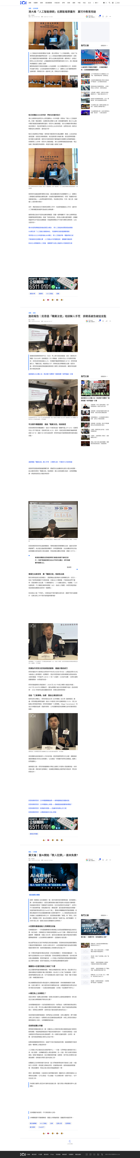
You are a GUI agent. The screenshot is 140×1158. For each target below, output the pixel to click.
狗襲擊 (36, 3)
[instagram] (90, 1154)
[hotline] (53, 283)
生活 (89, 3)
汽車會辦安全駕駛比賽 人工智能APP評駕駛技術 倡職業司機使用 (50, 239)
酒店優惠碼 (48, 3)
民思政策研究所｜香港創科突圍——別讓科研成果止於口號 (47, 788)
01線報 (28, 1154)
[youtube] (94, 1154)
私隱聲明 (71, 1154)
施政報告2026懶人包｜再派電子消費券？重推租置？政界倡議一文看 (51, 374)
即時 (63, 3)
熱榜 (68, 3)
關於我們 (34, 1154)
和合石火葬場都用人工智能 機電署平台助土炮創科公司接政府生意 (50, 243)
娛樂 (41, 3)
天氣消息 (57, 3)
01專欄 (35, 830)
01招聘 (40, 1154)
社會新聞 (35, 8)
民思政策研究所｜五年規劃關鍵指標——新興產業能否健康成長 (49, 780)
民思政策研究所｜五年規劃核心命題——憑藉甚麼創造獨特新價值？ (50, 784)
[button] (103, 16)
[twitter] (102, 1154)
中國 (79, 3)
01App (52, 1154)
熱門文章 (85, 45)
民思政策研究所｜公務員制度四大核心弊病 (42, 792)
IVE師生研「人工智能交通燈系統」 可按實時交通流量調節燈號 (49, 231)
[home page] (23, 2)
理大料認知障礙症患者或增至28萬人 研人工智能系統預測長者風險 (51, 227)
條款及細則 (78, 1154)
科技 (84, 3)
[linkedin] (98, 1154)
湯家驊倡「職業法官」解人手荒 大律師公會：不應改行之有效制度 (50, 442)
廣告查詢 (46, 1154)
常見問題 (58, 1154)
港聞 (30, 3)
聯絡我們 (64, 1154)
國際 (74, 3)
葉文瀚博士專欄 (34, 873)
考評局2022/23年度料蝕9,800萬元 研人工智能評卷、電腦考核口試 (51, 235)
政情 (34, 313)
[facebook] (87, 1154)
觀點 (30, 830)
